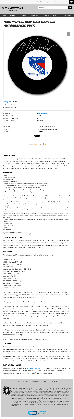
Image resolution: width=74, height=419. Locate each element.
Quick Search (34, 15)
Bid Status (56, 15)
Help (62, 2)
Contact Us (54, 381)
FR (66, 2)
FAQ (56, 2)
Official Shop (40, 2)
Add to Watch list (10, 108)
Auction (40, 132)
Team (4, 15)
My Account (49, 2)
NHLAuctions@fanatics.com (36, 368)
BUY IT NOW (46, 15)
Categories (23, 15)
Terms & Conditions (22, 381)
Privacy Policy (36, 381)
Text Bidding (67, 15)
